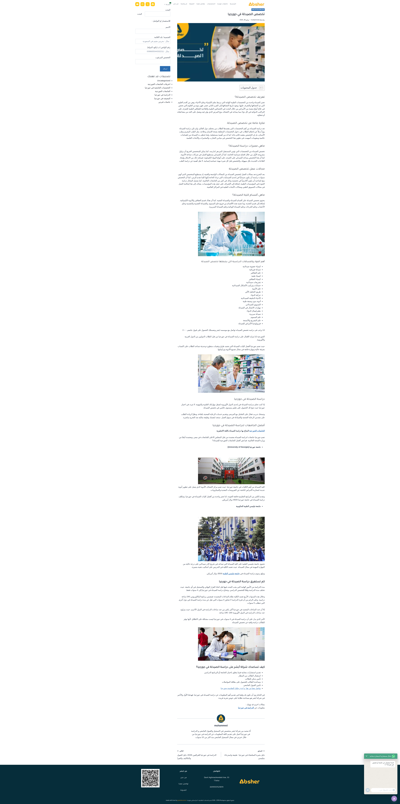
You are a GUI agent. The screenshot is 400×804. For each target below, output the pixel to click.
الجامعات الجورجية (257, 431)
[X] (148, 4)
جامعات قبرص (164, 102)
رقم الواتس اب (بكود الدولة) (158, 47)
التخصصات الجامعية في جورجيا (157, 88)
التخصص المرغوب (162, 57)
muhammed (255, 20)
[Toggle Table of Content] (260, 88)
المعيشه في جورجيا (162, 98)
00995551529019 (216, 787)
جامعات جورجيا (222, 4)
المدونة (191, 4)
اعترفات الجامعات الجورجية (159, 84)
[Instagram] (142, 4)
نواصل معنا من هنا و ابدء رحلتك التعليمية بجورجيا (241, 688)
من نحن (175, 4)
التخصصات (211, 4)
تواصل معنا (200, 4)
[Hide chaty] (394, 798)
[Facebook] (153, 4)
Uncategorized (258, 9)
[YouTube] (137, 4)
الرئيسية (233, 4)
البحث (167, 10)
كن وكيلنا (184, 4)
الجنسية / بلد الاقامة (162, 37)
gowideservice (182, 800)
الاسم (168, 27)
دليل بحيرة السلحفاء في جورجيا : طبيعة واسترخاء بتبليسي (244, 754)
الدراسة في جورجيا (246, 708)
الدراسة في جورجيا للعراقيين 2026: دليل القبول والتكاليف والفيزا (196, 754)
